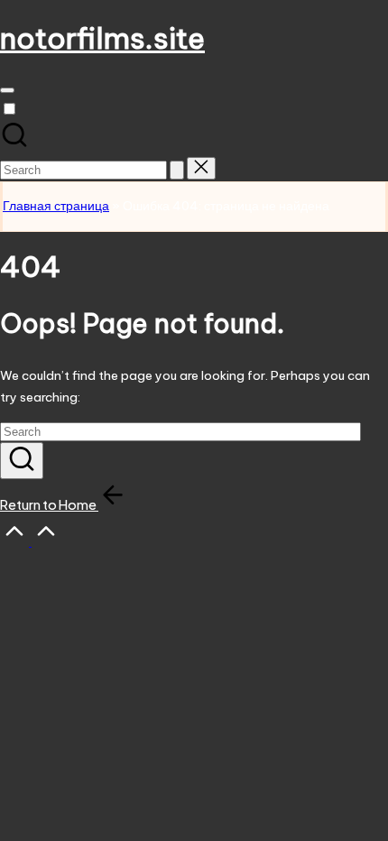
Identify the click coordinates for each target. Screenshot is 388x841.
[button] (177, 170)
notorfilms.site (102, 38)
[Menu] (7, 90)
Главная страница (56, 206)
